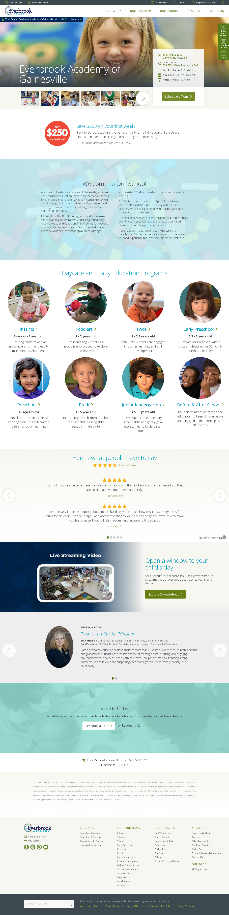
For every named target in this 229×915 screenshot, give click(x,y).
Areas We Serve (186, 905)
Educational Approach (91, 833)
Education (114, 10)
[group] (30, 98)
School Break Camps (127, 869)
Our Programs (141, 10)
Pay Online (33, 840)
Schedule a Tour (40, 2)
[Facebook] (26, 847)
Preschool (122, 849)
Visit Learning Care (89, 905)
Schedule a (176, 96)
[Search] (70, 904)
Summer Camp (124, 873)
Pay (161, 2)
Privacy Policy (112, 905)
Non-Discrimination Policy (158, 905)
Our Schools (169, 10)
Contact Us (189, 70)
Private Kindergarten (127, 861)
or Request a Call (130, 725)
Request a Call (189, 65)
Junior (141, 405)
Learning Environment (91, 845)
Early (198, 329)
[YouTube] (45, 847)
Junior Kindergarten (127, 857)
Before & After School (128, 865)
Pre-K (120, 853)
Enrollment (160, 853)
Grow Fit (121, 885)
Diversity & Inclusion (202, 833)
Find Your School (163, 833)
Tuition (158, 857)
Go (62, 19)
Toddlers (121, 837)
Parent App (160, 845)
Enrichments (123, 881)
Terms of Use (132, 905)
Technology (160, 849)
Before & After (198, 405)
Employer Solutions (206, 2)
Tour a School (162, 837)
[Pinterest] (39, 847)
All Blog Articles (199, 869)
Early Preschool (125, 845)
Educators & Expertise (91, 837)
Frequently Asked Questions (206, 853)
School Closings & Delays (167, 861)
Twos (120, 841)
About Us (195, 10)
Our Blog (217, 10)
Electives (121, 877)
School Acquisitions (202, 841)
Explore (163, 594)
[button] (108, 537)
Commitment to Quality (91, 841)
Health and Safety (164, 841)
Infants (121, 833)
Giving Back (198, 849)
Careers (182, 2)
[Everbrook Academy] (18, 10)
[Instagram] (32, 847)
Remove (74, 19)
